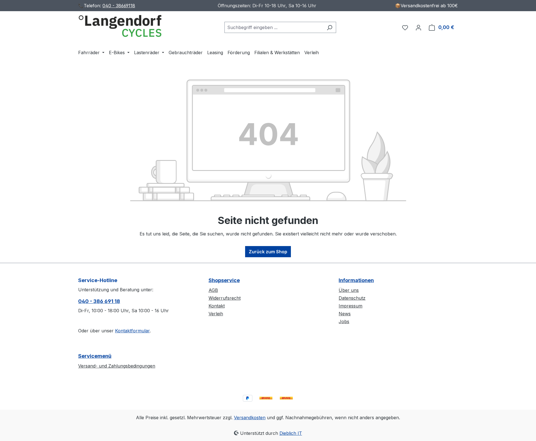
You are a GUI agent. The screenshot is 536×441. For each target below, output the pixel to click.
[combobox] (273, 27)
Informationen (356, 280)
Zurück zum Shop (268, 251)
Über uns (349, 290)
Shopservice (224, 280)
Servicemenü (94, 356)
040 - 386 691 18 (99, 301)
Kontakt (217, 306)
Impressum (350, 306)
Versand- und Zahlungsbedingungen (116, 366)
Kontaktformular (132, 330)
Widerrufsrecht (225, 298)
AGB (213, 290)
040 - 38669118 (118, 5)
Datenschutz (352, 298)
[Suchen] (329, 27)
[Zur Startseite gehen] (120, 26)
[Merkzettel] (405, 27)
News (345, 313)
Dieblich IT (290, 433)
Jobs (344, 321)
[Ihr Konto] (418, 27)
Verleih (216, 313)
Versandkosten (249, 417)
